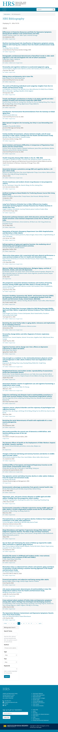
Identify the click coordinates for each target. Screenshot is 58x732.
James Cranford (35, 209)
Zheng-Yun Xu (36, 411)
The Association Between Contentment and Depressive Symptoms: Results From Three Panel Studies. (28, 614)
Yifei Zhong (12, 479)
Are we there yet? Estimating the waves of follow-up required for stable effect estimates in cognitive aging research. (27, 543)
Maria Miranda (34, 89)
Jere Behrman (13, 115)
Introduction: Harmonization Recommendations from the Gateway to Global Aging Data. (29, 112)
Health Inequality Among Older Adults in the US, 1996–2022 (23, 158)
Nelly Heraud (46, 337)
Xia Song (16, 174)
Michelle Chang (7, 137)
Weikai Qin (35, 363)
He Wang (5, 500)
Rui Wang (27, 398)
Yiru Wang (5, 48)
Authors (6, 645)
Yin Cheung (26, 387)
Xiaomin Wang (25, 185)
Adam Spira (20, 533)
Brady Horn (13, 300)
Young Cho (11, 247)
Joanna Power (34, 522)
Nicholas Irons (25, 89)
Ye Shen (5, 174)
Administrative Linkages (39, 698)
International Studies (38, 705)
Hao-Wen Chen (7, 411)
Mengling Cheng (7, 592)
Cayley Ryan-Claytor (8, 59)
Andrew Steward (19, 247)
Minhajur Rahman (44, 196)
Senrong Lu (21, 468)
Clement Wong (36, 489)
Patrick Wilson (16, 137)
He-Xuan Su (30, 102)
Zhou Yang (50, 102)
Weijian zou (37, 446)
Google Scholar (12, 39)
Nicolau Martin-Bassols (9, 489)
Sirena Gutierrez (24, 222)
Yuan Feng (38, 603)
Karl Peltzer (14, 313)
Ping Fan (43, 603)
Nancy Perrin (13, 533)
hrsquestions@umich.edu (10, 702)
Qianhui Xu (6, 172)
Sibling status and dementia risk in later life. (18, 76)
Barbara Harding (22, 300)
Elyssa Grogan (30, 235)
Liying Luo (17, 59)
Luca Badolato (7, 89)
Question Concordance (38, 702)
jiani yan (5, 424)
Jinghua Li (13, 605)
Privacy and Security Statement (41, 720)
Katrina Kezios (7, 457)
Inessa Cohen (39, 235)
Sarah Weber (28, 457)
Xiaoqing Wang (27, 363)
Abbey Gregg (15, 581)
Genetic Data (36, 699)
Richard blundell (14, 446)
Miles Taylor (23, 35)
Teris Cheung (6, 605)
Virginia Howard (24, 376)
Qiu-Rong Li (15, 411)
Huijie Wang (10, 559)
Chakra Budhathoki (47, 533)
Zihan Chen (21, 457)
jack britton (22, 446)
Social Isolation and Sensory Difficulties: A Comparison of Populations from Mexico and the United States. (28, 146)
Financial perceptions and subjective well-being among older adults (26, 579)
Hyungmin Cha (7, 126)
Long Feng (21, 398)
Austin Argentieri (32, 273)
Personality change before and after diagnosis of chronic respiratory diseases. (26, 335)
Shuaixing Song (44, 500)
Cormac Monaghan (8, 522)
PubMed (6, 39)
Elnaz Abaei (6, 350)
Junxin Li (16, 535)
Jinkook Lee (6, 115)
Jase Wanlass (45, 148)
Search (7, 676)
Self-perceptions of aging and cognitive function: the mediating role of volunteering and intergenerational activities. (27, 245)
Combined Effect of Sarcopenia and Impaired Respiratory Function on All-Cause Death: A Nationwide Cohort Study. (27, 465)
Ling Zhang (31, 603)
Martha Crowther (34, 581)
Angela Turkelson (7, 209)
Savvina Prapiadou (40, 271)
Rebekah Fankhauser (28, 148)
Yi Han (4, 559)
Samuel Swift (6, 300)
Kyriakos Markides (22, 150)
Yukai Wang (28, 468)
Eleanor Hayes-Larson (47, 546)
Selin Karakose (35, 69)
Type (5, 652)
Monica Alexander (8, 91)
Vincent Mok (18, 387)
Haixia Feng (17, 559)
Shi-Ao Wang (28, 411)
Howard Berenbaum (25, 616)
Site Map (35, 712)
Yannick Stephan (7, 69)
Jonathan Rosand (43, 273)
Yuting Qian (6, 235)
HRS (5, 705)
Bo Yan (4, 185)
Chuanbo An (6, 511)
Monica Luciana (31, 326)
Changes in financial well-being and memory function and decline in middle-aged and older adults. (29, 454)
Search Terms (8, 631)
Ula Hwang (9, 236)
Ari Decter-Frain (15, 89)
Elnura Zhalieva (48, 89)
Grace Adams (42, 172)
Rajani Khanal (6, 259)
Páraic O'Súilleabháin (46, 286)
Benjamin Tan (50, 271)
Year (5, 659)
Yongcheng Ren (12, 500)
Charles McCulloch (35, 546)
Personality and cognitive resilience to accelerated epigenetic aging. (26, 67)
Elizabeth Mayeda (24, 546)
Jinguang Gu (6, 363)
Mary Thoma (6, 546)
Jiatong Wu (49, 398)
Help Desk (35, 709)
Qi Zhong (21, 411)
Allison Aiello (36, 457)
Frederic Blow (44, 209)
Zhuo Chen (19, 172)
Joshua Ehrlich (13, 150)
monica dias (30, 446)
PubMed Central (12, 62)
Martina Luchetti (26, 69)
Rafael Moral (17, 522)
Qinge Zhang (24, 603)
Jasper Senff (21, 271)
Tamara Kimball (29, 271)
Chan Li (11, 48)
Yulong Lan (36, 468)
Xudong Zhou (38, 185)
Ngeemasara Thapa (27, 104)
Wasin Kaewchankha (36, 313)
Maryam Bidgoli (7, 581)
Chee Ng (28, 605)
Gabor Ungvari (21, 605)
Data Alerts (36, 715)
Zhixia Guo (33, 398)
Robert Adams (40, 259)
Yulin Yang (41, 222)
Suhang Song (23, 174)
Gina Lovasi (39, 374)
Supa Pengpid (6, 313)
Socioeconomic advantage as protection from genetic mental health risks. (28, 487)
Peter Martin (13, 350)
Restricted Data (37, 696)
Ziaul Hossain (34, 196)
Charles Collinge (7, 326)
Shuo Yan (5, 616)
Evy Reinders (6, 271)
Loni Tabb (32, 374)
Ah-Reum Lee (33, 222)
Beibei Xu (36, 104)
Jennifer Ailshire (16, 126)
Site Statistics (36, 719)
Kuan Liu (49, 411)
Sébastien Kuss (7, 337)
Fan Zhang (5, 479)
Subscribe (6, 717)
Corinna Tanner (7, 148)
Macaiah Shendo (32, 300)
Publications (7, 14)
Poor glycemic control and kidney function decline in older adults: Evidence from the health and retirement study (28, 477)
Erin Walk (41, 89)
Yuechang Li (10, 185)
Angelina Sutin (17, 69)
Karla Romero (15, 222)
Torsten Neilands (15, 374)
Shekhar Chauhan (8, 35)
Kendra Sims (6, 374)
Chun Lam (11, 387)
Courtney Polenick (25, 209)
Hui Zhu (32, 185)
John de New (19, 489)
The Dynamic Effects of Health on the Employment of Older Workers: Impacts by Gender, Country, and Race (29, 443)
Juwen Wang (6, 78)
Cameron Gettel (14, 235)
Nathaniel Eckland (14, 616)
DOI (3, 39)
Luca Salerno (6, 159)
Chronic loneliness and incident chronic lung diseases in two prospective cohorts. (27, 182)
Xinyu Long (19, 363)
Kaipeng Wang (43, 102)
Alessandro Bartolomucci (19, 326)
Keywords (7, 666)
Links (34, 717)
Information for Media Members (41, 714)
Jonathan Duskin (22, 273)
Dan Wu (12, 468)
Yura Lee (5, 247)
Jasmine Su (22, 235)
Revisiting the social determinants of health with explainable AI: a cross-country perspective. (27, 421)
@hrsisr (6, 704)
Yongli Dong (42, 363)
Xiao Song (10, 174)
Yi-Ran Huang (16, 603)
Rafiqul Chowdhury (8, 196)
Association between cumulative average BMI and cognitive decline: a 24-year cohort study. (28, 170)
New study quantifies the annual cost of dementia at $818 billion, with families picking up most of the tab (27, 432)
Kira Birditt (16, 209)
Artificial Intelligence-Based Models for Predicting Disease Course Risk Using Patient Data (29, 194)
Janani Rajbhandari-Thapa (30, 172)
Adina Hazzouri (50, 300)
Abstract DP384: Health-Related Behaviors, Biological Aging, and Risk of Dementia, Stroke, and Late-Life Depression (27, 269)
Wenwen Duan (41, 398)
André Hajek (13, 315)
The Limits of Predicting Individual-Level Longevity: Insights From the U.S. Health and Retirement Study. (28, 86)
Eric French (6, 446)
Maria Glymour (49, 376)
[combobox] (11, 648)
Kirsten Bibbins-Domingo (37, 376)
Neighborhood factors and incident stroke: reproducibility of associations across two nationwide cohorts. (28, 371)
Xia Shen (16, 48)
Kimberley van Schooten (18, 259)
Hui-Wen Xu (14, 102)
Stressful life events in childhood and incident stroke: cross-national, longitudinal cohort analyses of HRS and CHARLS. (26, 556)
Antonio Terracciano (46, 69)
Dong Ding (37, 500)
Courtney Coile (26, 159)
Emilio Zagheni (29, 91)
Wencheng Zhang (20, 78)
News (34, 711)
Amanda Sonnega (32, 35)
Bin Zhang (13, 363)
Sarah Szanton (28, 533)
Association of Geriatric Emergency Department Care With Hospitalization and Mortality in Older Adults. (28, 232)
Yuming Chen (22, 102)
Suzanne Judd (6, 376)
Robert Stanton (15, 376)
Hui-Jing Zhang (9, 104)
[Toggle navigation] (4, 9)
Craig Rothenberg (48, 235)
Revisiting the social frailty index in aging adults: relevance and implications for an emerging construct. (29, 323)
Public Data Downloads (39, 695)
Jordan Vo (14, 457)
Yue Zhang (20, 511)
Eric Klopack (6, 572)
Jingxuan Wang (14, 546)
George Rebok (37, 533)
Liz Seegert (6, 435)
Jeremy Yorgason (17, 148)
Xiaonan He (6, 400)
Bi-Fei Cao (43, 411)
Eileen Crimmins (14, 572)
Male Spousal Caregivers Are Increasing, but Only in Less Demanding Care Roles (28, 123)
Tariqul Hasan (26, 196)
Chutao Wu (6, 468)
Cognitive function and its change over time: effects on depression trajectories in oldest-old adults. (25, 347)
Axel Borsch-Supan (15, 159)
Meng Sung (12, 172)
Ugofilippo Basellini (18, 91)
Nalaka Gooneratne (8, 535)
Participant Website (38, 693)
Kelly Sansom (48, 259)
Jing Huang (6, 533)
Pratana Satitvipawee (24, 313)
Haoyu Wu (17, 185)
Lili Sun (15, 398)
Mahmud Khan (51, 172)
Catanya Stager (24, 581)
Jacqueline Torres (7, 223)
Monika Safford (47, 374)
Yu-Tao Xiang (34, 605)
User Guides (36, 704)
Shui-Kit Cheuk (7, 102)
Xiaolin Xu (27, 511)
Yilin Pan (5, 398)
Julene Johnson (25, 374)
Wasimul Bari (17, 196)
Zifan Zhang (13, 511)
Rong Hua (5, 387)
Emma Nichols (7, 222)
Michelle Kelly (25, 522)
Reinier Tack (13, 271)
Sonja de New (28, 489)
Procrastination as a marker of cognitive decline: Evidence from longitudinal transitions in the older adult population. (29, 519)
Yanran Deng (17, 104)
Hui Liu (12, 78)
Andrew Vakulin (7, 260)
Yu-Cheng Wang (7, 603)
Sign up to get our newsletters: (12, 710)
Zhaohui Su (50, 603)
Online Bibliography (38, 701)
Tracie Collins (41, 300)
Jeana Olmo (38, 148)
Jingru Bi (10, 398)
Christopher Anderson (12, 275)
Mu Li (16, 468)
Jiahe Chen (30, 500)
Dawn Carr (16, 35)
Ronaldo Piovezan (30, 259)
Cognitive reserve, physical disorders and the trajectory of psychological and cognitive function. (29, 408)
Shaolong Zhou (22, 500)
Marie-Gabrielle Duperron (10, 273)
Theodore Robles (25, 137)
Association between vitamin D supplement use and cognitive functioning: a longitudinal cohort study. (29, 384)
